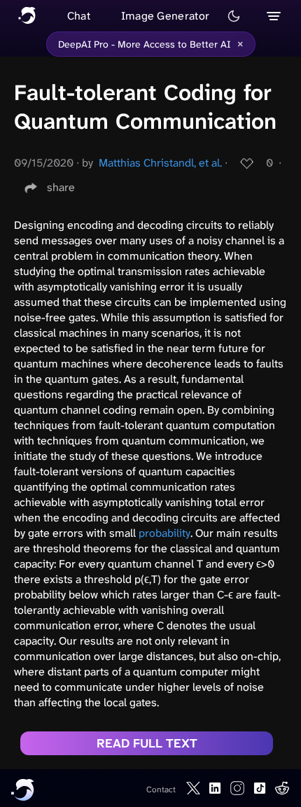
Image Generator (165, 15)
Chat (78, 15)
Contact (161, 789)
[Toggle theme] (234, 16)
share (61, 187)
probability (164, 533)
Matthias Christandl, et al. (160, 162)
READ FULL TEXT (147, 743)
